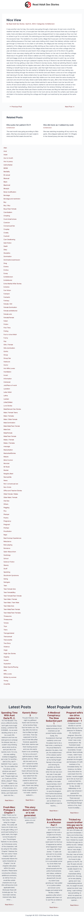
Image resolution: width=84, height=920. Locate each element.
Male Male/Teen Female (12, 426)
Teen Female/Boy (9, 592)
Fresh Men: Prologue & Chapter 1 (9, 810)
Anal (5, 151)
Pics (5, 511)
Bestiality (7, 172)
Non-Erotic (7, 487)
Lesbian (6, 399)
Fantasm (7, 294)
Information (8, 379)
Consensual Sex (9, 226)
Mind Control (8, 460)
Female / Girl (8, 304)
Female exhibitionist (10, 311)
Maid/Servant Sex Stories (12, 409)
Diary (5, 250)
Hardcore (7, 362)
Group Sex (7, 358)
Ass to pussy (8, 161)
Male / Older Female (10, 419)
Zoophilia (7, 684)
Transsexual (8, 636)
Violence (7, 647)
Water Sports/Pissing (11, 667)
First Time (7, 328)
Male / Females (9, 416)
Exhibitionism (50, 24)
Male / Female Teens (11, 412)
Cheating (7, 216)
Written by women (10, 677)
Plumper (6, 514)
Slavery (6, 565)
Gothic (6, 351)
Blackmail (7, 185)
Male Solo (7, 429)
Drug (5, 263)
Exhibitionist (8, 280)
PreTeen (6, 528)
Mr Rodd (7, 467)
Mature (6, 457)
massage (7, 446)
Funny (6, 338)
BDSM (6, 168)
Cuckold (6, 236)
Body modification (10, 192)
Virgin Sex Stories (10, 653)
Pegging (6, 507)
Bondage (7, 195)
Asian (5, 155)
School (6, 558)
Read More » (9, 800)
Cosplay (6, 229)
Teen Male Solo (9, 606)
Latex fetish (8, 392)
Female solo (8, 314)
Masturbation (8, 450)
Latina (6, 396)
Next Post (69, 107)
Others (6, 504)
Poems (6, 518)
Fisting (6, 331)
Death (6, 246)
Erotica (6, 270)
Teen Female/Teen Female (13, 596)
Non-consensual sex (11, 484)
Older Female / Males (11, 494)
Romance (7, 548)
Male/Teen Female (10, 436)
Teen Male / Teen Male (11, 602)
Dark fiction (7, 243)
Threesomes (8, 619)
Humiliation (7, 372)
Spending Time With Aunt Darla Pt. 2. (9, 715)
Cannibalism (8, 212)
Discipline (7, 253)
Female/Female (9, 317)
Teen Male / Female (10, 599)
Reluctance (7, 541)
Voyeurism (7, 664)
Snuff (5, 569)
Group (6, 355)
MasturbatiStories (10, 453)
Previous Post (16, 107)
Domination (8, 256)
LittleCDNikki (8, 402)
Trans (5, 630)
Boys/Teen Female (10, 209)
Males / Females (9, 443)
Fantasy (6, 301)
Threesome (7, 616)
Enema (6, 267)
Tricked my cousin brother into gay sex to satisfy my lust (75, 823)
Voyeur (6, 660)
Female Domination (10, 307)
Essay (6, 273)
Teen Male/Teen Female (12, 609)
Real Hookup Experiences (12, 538)
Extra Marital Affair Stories (13, 284)
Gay (5, 341)
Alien (5, 148)
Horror (6, 365)
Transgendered (9, 633)
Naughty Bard (8, 474)
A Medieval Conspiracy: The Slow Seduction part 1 (54, 718)
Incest (6, 375)
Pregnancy (7, 521)
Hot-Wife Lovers (9, 368)
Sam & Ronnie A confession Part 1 (54, 822)
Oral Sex (6, 501)
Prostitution (8, 531)
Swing (6, 579)
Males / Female (9, 440)
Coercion (7, 222)
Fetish (6, 321)
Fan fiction (7, 290)
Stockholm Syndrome (11, 575)
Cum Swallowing (9, 239)
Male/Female (8, 433)
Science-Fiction (9, 562)
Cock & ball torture (10, 219)
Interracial (7, 382)
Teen (5, 586)
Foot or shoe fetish (10, 334)
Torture (6, 623)
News (6, 480)
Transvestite (8, 640)
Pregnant (7, 524)
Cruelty (6, 233)
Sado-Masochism (10, 552)
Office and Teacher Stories (13, 491)
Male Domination (9, 423)
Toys (5, 626)
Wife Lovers (8, 674)
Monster (6, 463)
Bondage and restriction (12, 199)
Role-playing (8, 545)
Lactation (7, 389)
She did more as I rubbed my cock (58, 125)
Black (5, 182)
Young (6, 681)
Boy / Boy (7, 205)
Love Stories (8, 406)
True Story (7, 643)
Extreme (6, 287)
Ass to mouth (8, 158)
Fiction (6, 324)
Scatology (7, 555)
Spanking (7, 572)
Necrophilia (7, 477)
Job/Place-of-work (10, 385)
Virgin (6, 650)
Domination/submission (12, 260)
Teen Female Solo (10, 589)
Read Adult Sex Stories (46, 4)
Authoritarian (8, 165)
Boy (5, 202)
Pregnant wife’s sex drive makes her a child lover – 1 (74, 716)
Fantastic (7, 297)
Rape (5, 535)
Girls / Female (8, 345)
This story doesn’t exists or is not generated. (30, 811)
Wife (5, 670)
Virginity (6, 657)
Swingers (7, 582)
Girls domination (9, 348)
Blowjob (6, 188)
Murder (6, 470)
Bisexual (6, 178)
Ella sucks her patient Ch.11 (19, 125)
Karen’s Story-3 (30, 714)
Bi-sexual (7, 175)
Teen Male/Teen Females (12, 613)
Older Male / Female (10, 497)
